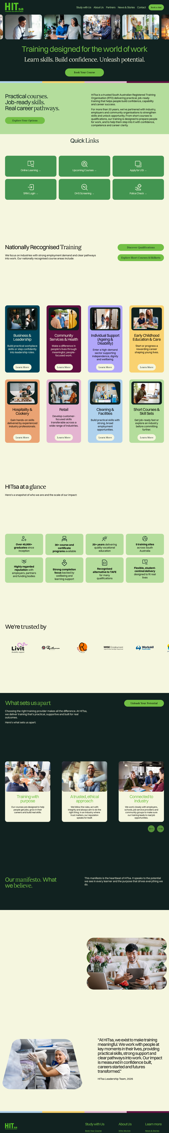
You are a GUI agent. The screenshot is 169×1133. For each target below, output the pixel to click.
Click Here (30, 184)
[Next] (160, 828)
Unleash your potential (144, 703)
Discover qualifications (141, 247)
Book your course (84, 72)
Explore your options (24, 120)
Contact (141, 7)
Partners (111, 7)
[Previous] (151, 828)
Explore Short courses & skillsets (140, 257)
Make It (84, 161)
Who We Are (124, 1131)
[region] (84, 27)
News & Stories (126, 7)
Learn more (31, 161)
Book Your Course (93, 1131)
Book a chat (156, 7)
